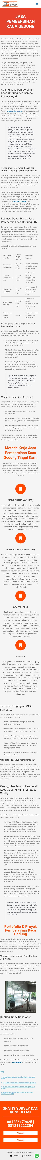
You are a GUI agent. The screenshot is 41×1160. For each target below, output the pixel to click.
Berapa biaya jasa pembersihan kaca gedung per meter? (18, 1077)
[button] (20, 1078)
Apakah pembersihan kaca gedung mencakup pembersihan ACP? (17, 1093)
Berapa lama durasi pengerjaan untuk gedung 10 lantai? (18, 1087)
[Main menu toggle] (37, 4)
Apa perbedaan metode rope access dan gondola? (19, 1083)
